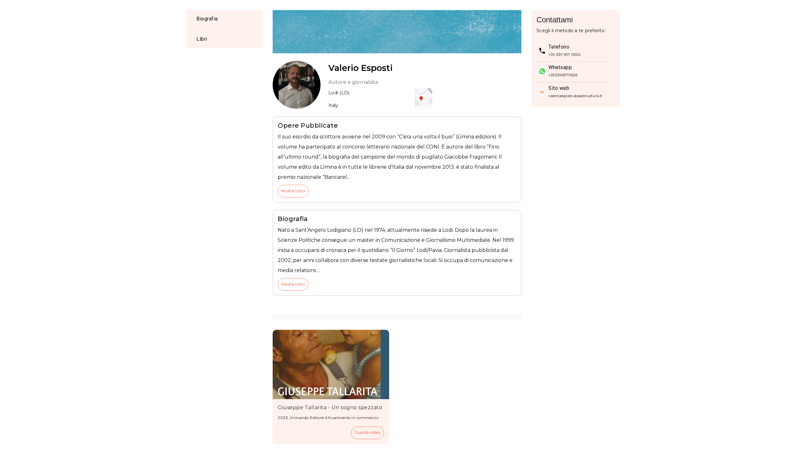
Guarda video (368, 432)
